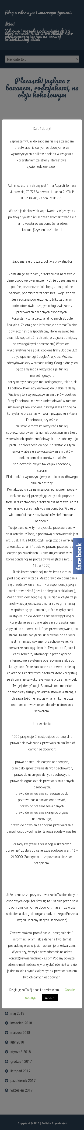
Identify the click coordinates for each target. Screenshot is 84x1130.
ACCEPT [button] (50, 997)
